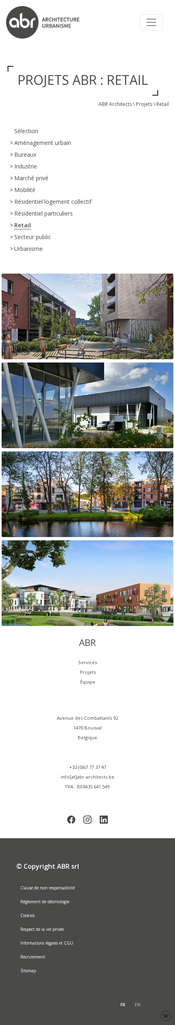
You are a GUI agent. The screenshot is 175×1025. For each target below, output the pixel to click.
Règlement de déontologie (44, 901)
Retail (22, 225)
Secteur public (32, 237)
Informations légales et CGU (46, 943)
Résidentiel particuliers (43, 213)
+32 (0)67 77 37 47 (87, 767)
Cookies (27, 915)
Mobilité (24, 190)
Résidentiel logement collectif (53, 201)
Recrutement (32, 957)
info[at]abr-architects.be (87, 777)
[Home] (47, 22)
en (137, 1005)
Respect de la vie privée (42, 929)
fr (122, 1005)
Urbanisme (28, 248)
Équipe (87, 682)
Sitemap (28, 970)
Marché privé (31, 178)
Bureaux (25, 154)
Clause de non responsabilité (47, 888)
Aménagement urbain (42, 143)
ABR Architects (115, 104)
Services (87, 662)
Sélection (26, 131)
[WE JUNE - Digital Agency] (166, 1015)
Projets (144, 104)
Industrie (25, 166)
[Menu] (151, 22)
